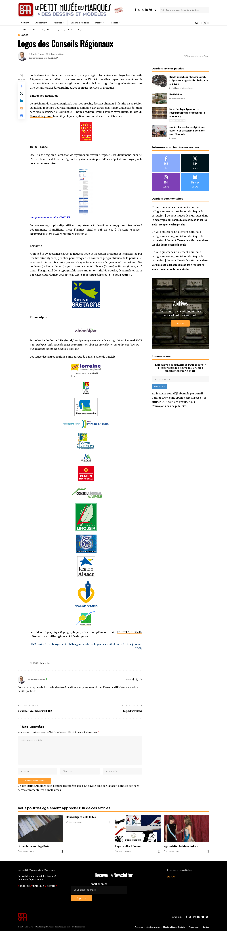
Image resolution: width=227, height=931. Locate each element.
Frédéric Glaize (36, 54)
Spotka (112, 270)
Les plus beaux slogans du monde (169, 244)
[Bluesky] (150, 10)
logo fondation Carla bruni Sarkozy (181, 846)
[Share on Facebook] (21, 86)
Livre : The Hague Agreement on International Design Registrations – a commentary (187, 112)
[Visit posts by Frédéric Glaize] (22, 56)
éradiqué (89, 111)
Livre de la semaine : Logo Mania (33, 846)
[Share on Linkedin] (21, 100)
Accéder (180, 323)
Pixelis (91, 229)
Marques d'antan (178, 98)
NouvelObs (37, 233)
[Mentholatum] (159, 98)
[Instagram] (143, 10)
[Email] (21, 108)
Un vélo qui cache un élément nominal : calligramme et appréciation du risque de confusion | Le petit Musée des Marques (177, 211)
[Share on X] (21, 93)
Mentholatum (175, 94)
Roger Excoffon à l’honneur (128, 846)
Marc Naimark (65, 233)
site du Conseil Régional (56, 340)
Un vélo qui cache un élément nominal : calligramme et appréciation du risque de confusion (188, 80)
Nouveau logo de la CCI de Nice (81, 817)
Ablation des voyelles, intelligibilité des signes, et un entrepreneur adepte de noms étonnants (187, 130)
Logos (24, 35)
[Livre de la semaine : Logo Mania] (40, 828)
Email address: (99, 883)
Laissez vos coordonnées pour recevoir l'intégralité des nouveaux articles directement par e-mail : (180, 367)
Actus (174, 138)
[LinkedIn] (146, 10)
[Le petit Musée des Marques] (70, 10)
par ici (171, 876)
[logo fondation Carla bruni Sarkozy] (186, 828)
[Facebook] (135, 10)
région (47, 662)
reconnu (88, 274)
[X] (139, 10)
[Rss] (155, 10)
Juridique (175, 88)
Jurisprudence (187, 88)
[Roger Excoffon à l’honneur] (138, 828)
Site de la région (119, 274)
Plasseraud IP (110, 687)
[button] (185, 23)
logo (42, 662)
